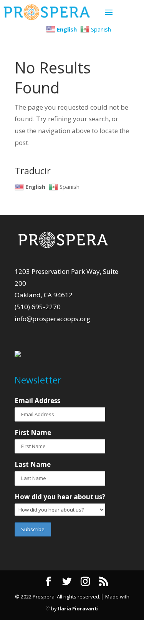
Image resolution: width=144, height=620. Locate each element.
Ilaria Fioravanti (78, 608)
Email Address (37, 400)
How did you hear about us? (60, 496)
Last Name (33, 464)
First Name (33, 432)
